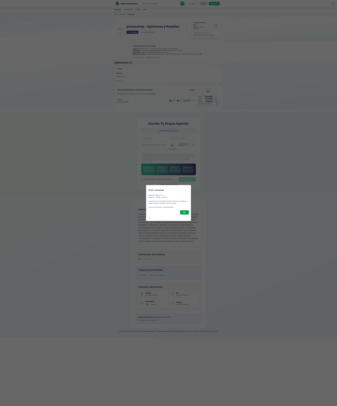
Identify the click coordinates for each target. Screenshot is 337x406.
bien (184, 212)
